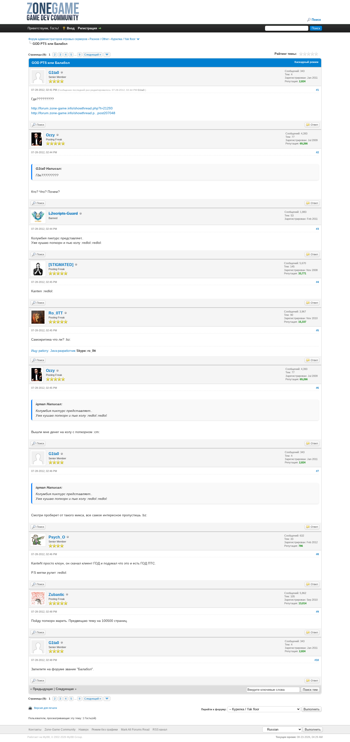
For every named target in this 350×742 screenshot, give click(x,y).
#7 (317, 471)
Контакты (35, 729)
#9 (317, 611)
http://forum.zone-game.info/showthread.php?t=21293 (72, 108)
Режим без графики (105, 729)
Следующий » (92, 54)
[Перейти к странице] (106, 54)
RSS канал (160, 729)
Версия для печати (45, 707)
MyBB (46, 737)
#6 (317, 387)
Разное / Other (99, 39)
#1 (317, 89)
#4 (317, 282)
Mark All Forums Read (135, 729)
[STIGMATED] (61, 265)
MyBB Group (74, 737)
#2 (317, 152)
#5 (317, 330)
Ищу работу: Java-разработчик (53, 351)
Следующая (65, 689)
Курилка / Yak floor (123, 39)
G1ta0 (54, 73)
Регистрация (87, 28)
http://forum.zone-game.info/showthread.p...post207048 (73, 113)
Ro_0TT (56, 313)
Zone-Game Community (60, 729)
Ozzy (50, 135)
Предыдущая (43, 689)
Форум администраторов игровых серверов (57, 39)
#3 (317, 228)
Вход (71, 28)
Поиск (316, 19)
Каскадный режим (306, 62)
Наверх (84, 729)
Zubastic (56, 595)
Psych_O (57, 537)
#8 (317, 554)
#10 (317, 660)
